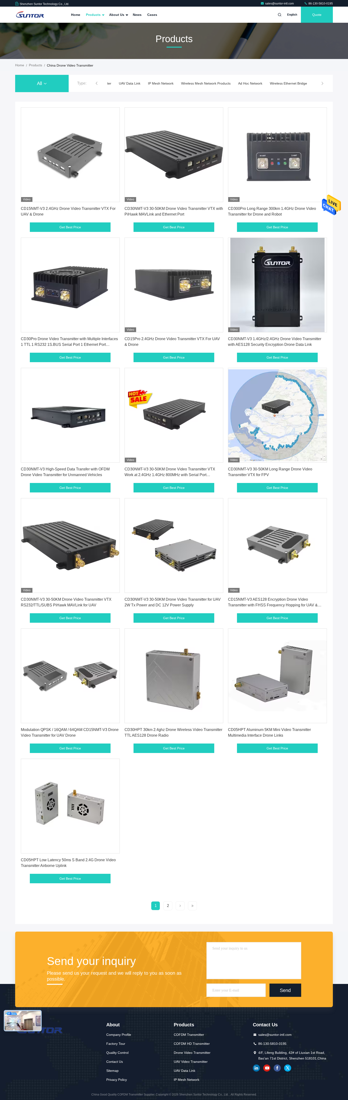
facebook (277, 1068)
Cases (152, 15)
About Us (117, 15)
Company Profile (118, 1035)
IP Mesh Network (161, 83)
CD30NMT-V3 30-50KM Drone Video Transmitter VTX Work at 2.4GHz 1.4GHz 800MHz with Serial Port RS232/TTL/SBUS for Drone (170, 474)
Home (75, 15)
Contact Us (114, 1062)
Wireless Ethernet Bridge (288, 83)
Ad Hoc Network (250, 83)
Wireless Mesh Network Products (206, 83)
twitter (287, 1068)
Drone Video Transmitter (192, 1053)
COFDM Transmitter (189, 1035)
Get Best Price (70, 227)
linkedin (256, 1068)
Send (285, 990)
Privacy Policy (116, 1080)
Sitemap (112, 1071)
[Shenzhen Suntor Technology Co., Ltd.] (30, 15)
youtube (266, 1068)
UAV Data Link (129, 83)
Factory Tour (115, 1044)
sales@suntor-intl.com (279, 3)
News (137, 15)
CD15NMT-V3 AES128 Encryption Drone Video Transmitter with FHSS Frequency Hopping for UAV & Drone (273, 605)
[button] (96, 83)
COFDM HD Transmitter (192, 1044)
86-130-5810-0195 (320, 3)
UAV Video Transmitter (191, 1062)
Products (94, 15)
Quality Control (117, 1053)
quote (316, 15)
